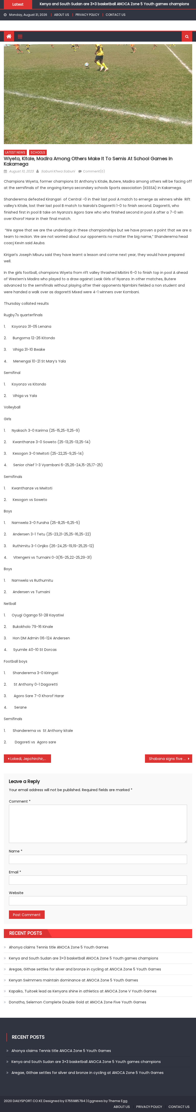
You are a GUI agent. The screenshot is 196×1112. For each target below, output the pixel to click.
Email (15, 872)
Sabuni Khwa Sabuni (58, 171)
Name (15, 851)
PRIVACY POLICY (87, 15)
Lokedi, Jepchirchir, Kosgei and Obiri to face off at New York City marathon (30, 758)
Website (16, 892)
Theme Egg (117, 1100)
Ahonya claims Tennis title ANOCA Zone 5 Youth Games (58, 947)
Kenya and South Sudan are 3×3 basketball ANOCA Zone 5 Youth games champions (83, 958)
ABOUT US (61, 15)
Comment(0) (94, 171)
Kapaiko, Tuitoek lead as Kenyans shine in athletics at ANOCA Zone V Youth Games (82, 991)
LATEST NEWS (15, 152)
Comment (20, 801)
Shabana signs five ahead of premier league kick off (170, 758)
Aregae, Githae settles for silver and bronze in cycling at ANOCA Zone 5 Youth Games (85, 969)
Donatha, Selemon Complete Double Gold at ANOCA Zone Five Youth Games (77, 1002)
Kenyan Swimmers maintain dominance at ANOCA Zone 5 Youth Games (73, 980)
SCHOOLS (38, 152)
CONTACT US (116, 15)
